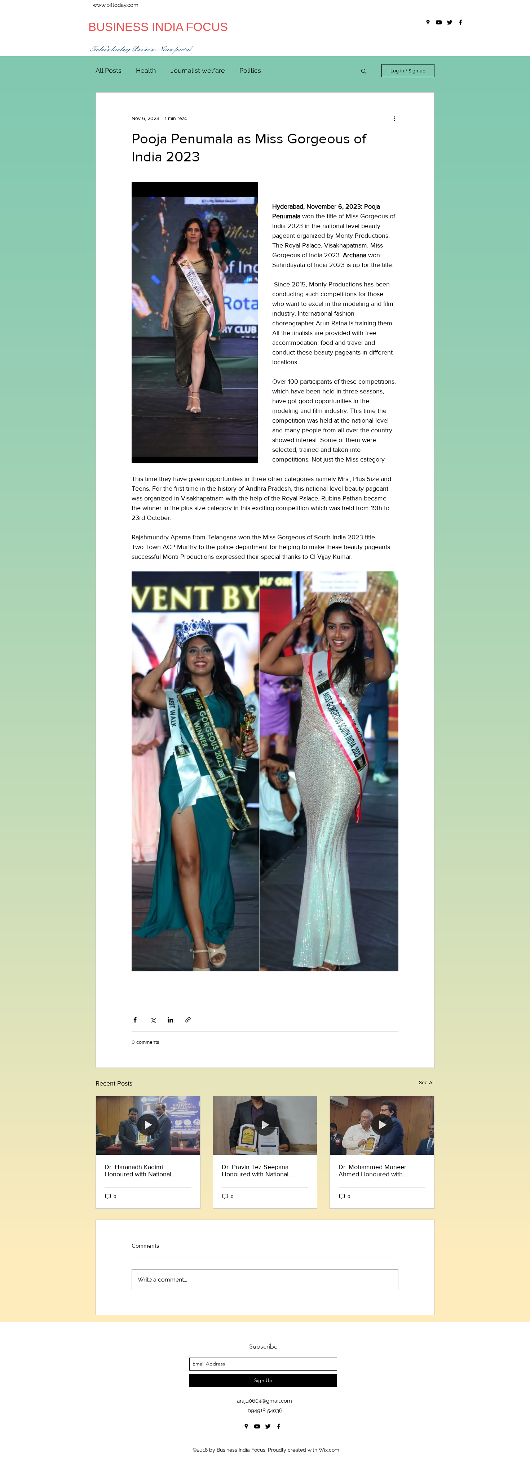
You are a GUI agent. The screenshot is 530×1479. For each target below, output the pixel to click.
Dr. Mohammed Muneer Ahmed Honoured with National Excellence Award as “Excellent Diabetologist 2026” (380, 1170)
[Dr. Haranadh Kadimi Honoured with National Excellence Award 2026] (148, 1125)
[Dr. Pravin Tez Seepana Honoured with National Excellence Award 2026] (265, 1125)
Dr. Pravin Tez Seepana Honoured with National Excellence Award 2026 (256, 1170)
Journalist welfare (198, 70)
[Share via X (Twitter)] (152, 1019)
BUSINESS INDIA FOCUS (158, 27)
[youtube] (257, 1426)
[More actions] (394, 118)
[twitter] (267, 1426)
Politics (250, 70)
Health (146, 70)
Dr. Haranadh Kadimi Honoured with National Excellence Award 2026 (139, 1170)
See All (426, 1082)
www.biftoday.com (115, 5)
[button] (363, 70)
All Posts (109, 70)
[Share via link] (188, 1019)
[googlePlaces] (246, 1426)
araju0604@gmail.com (264, 1401)
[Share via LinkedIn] (170, 1019)
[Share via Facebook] (135, 1019)
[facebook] (278, 1426)
